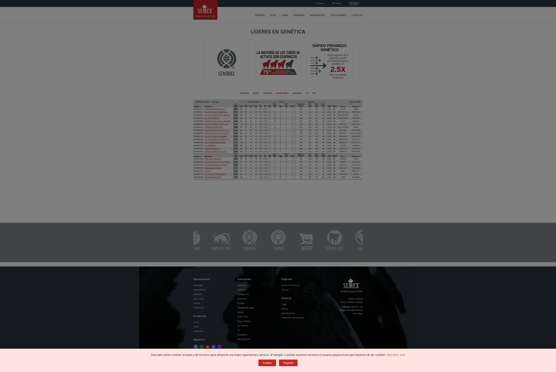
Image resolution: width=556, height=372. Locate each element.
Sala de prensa (288, 313)
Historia (285, 289)
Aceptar (267, 362)
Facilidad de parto (245, 307)
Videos (338, 3)
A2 (238, 330)
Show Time (242, 316)
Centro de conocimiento (292, 317)
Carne (284, 15)
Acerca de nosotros (290, 285)
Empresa (260, 15)
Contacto (357, 15)
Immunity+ (198, 285)
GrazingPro (242, 334)
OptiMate (197, 294)
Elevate (196, 303)
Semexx (241, 303)
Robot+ (240, 312)
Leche (273, 15)
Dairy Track (198, 298)
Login (354, 3)
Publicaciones (338, 15)
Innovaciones (317, 15)
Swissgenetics (243, 339)
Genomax (241, 298)
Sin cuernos (242, 325)
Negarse (288, 362)
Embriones (299, 15)
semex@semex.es (354, 310)
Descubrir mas (396, 355)
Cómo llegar (358, 313)
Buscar (320, 3)
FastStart (241, 289)
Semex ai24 (198, 307)
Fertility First (243, 294)
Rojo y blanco (243, 321)
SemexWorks (199, 289)
